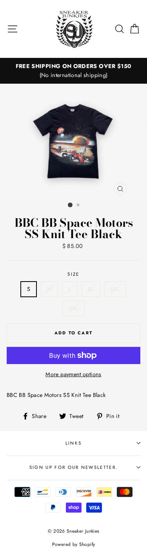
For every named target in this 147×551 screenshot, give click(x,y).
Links (73, 443)
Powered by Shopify (73, 544)
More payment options (73, 374)
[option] (73, 71)
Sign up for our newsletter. (73, 467)
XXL (115, 289)
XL (91, 289)
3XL (73, 308)
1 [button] (70, 205)
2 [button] (78, 205)
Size (73, 274)
